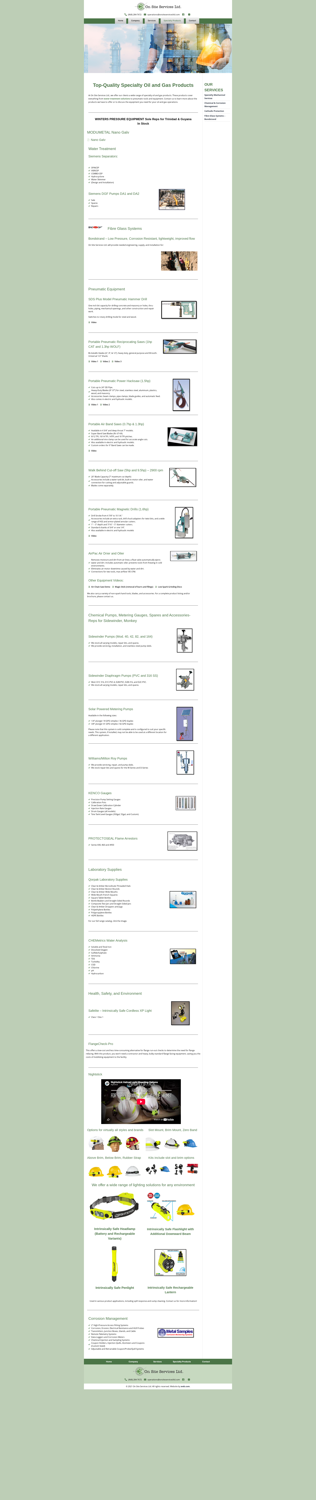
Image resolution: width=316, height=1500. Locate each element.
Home (120, 20)
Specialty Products (172, 20)
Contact (192, 20)
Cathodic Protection (214, 111)
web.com (185, 1386)
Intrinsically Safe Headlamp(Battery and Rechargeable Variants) (114, 1233)
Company (135, 20)
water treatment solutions (117, 98)
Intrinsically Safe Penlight (115, 1288)
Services (152, 20)
